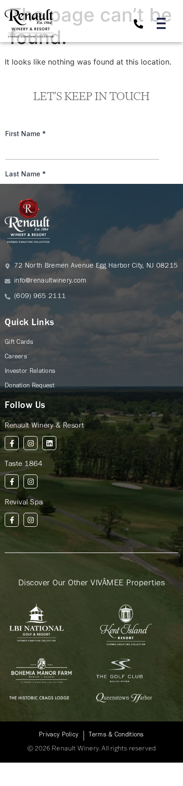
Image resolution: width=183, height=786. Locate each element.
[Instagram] (30, 443)
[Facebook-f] (12, 443)
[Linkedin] (49, 443)
